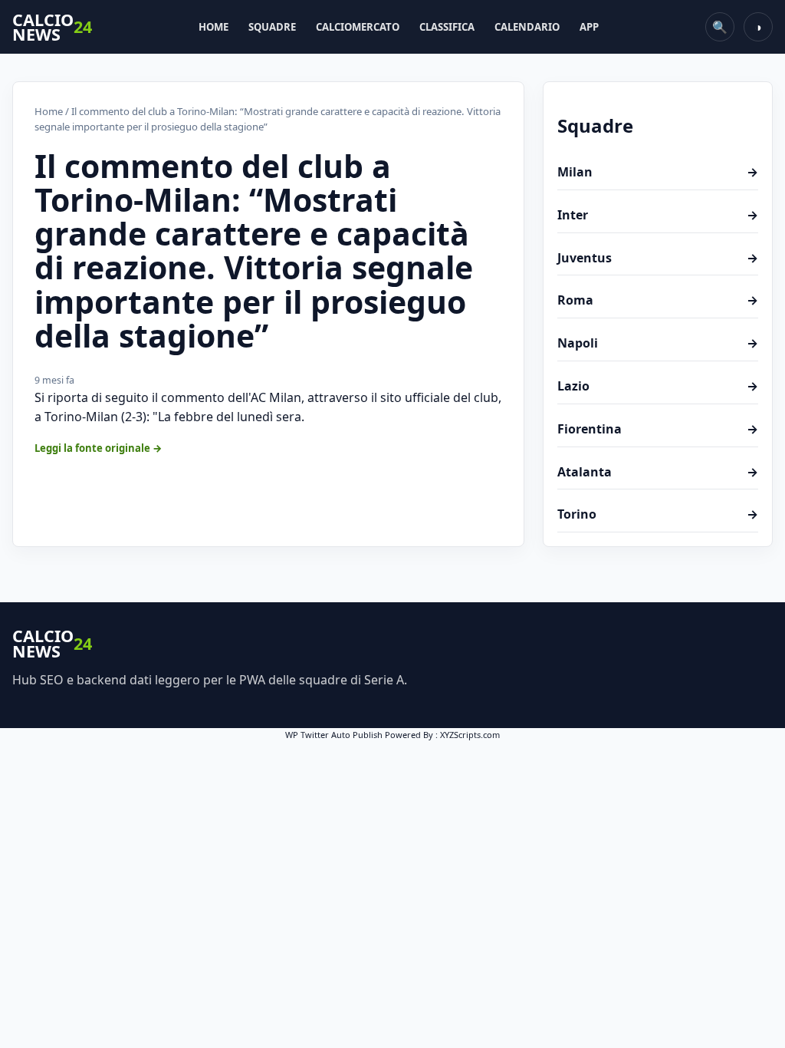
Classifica (447, 27)
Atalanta (657, 471)
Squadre (272, 27)
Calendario (527, 27)
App (589, 27)
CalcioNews (52, 27)
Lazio (657, 385)
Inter (657, 214)
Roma (657, 300)
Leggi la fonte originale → (98, 448)
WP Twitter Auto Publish (334, 734)
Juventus (657, 257)
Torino (657, 514)
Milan (657, 171)
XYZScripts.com (470, 734)
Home (213, 27)
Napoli (657, 343)
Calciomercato (357, 27)
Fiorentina (657, 428)
